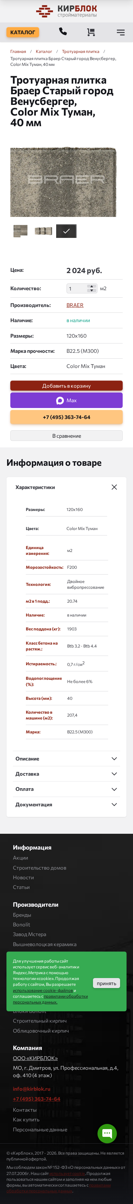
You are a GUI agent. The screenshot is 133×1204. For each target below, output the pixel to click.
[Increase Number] (91, 286)
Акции (20, 857)
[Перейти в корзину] (91, 32)
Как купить (26, 1119)
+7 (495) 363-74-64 (36, 1099)
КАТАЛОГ (22, 32)
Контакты (25, 1110)
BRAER (75, 305)
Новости (23, 877)
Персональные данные (40, 1129)
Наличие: (21, 320)
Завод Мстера (29, 934)
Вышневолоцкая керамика (45, 944)
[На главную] (66, 11)
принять (106, 983)
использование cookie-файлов (43, 990)
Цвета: (18, 366)
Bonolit (21, 924)
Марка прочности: (32, 351)
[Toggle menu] (121, 32)
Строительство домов (39, 867)
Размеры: (22, 335)
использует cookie (67, 1173)
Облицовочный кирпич (41, 1030)
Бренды (22, 915)
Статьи (21, 887)
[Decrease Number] (91, 290)
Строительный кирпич (40, 1020)
